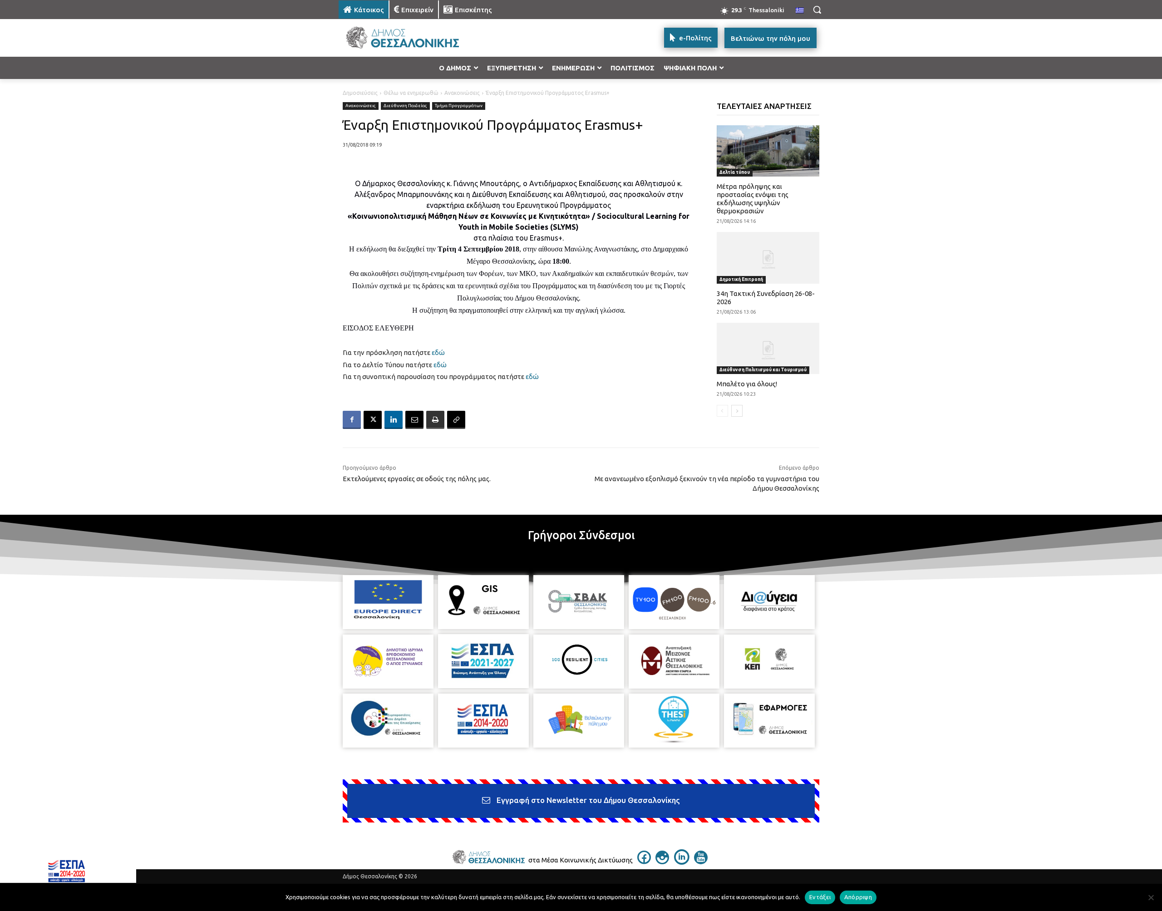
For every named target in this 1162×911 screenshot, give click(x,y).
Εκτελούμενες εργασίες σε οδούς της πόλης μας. (417, 479)
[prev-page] (722, 411)
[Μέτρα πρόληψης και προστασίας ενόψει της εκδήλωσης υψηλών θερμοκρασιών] (768, 151)
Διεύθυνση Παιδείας (405, 105)
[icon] (644, 861)
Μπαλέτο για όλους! (747, 384)
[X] (373, 420)
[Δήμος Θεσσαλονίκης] (411, 38)
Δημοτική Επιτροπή (741, 279)
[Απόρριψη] (1150, 897)
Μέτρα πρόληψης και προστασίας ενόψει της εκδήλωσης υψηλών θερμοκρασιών (752, 198)
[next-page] (737, 411)
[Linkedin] (393, 420)
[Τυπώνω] (435, 420)
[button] (817, 9)
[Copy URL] (456, 420)
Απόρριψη (858, 897)
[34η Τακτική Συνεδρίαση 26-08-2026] (768, 257)
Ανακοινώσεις (462, 93)
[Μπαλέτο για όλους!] (768, 348)
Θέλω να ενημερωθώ (411, 93)
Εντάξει (820, 897)
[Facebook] (352, 420)
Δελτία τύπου (734, 172)
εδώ (437, 352)
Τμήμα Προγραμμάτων (459, 105)
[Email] (414, 420)
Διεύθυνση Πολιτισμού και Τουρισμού (763, 369)
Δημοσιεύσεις (360, 93)
